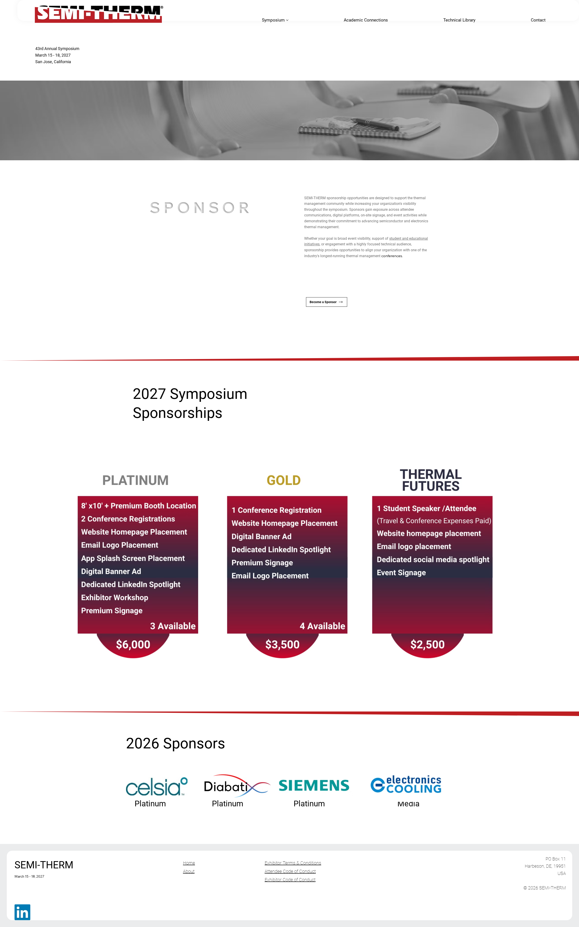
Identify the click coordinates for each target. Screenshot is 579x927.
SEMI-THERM (43, 865)
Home (189, 863)
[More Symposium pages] (287, 20)
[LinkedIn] (22, 912)
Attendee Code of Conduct (290, 871)
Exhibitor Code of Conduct (290, 879)
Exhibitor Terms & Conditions (293, 863)
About (189, 871)
